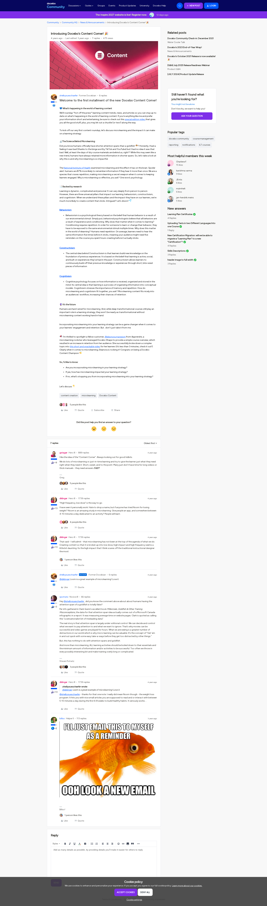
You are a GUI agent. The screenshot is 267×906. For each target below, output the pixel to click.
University (144, 5)
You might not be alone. (183, 104)
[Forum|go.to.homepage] (56, 6)
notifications (188, 145)
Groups (101, 5)
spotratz (63, 597)
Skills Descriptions (176, 251)
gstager (63, 452)
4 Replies (171, 218)
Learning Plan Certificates (180, 214)
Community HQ (69, 22)
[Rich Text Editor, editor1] (104, 862)
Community (53, 22)
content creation (69, 395)
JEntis (179, 179)
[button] (193, 6)
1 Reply (170, 230)
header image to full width (180, 260)
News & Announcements (92, 22)
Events (112, 5)
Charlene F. (181, 161)
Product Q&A (173, 69)
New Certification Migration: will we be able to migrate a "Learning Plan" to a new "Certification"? (189, 238)
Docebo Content (108, 395)
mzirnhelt (180, 188)
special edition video (135, 119)
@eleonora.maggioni (115, 336)
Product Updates (127, 5)
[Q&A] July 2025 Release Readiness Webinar (188, 65)
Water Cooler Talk (176, 42)
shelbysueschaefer (68, 95)
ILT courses (204, 145)
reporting (173, 145)
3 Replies (171, 254)
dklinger (63, 498)
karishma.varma (184, 170)
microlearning (88, 395)
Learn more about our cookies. (187, 885)
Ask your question (192, 116)
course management (203, 138)
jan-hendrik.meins (185, 197)
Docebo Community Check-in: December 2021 (190, 38)
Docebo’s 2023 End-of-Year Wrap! (184, 47)
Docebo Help (159, 5)
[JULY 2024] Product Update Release (185, 74)
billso (62, 718)
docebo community (179, 138)
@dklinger (64, 579)
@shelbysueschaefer (74, 601)
